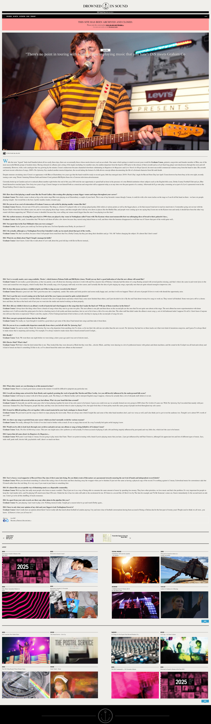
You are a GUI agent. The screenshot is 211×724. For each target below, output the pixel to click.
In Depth (15, 16)
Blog (27, 16)
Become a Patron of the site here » (21, 520)
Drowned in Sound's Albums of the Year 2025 (172, 669)
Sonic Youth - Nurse (55, 669)
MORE (205, 621)
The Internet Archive (113, 27)
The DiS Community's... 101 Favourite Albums (123, 669)
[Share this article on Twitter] (7, 520)
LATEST (4, 547)
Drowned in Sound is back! (57, 553)
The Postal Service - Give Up (58, 634)
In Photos (22, 16)
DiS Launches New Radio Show (10, 634)
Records (9, 16)
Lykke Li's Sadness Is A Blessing (169, 589)
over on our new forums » (115, 25)
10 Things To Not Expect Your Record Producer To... (125, 634)
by (9, 153)
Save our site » (105, 12)
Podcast (33, 16)
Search (206, 16)
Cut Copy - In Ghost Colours (168, 634)
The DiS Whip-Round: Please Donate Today (13, 669)
